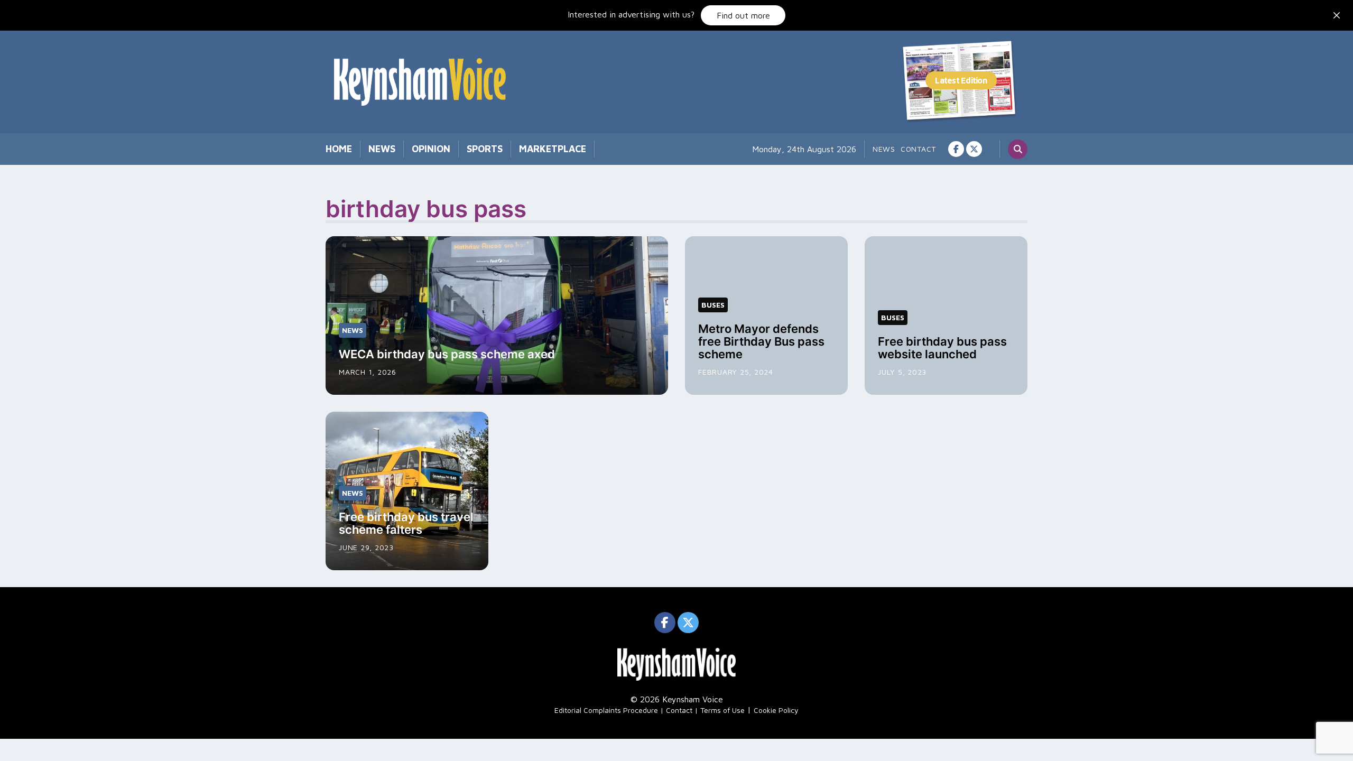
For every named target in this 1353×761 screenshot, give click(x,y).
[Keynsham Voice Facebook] (956, 149)
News (381, 148)
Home (339, 148)
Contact (918, 148)
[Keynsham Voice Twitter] (974, 149)
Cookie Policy (776, 710)
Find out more (743, 15)
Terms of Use (722, 710)
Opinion (431, 148)
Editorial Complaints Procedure (606, 710)
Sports (485, 148)
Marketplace (552, 148)
